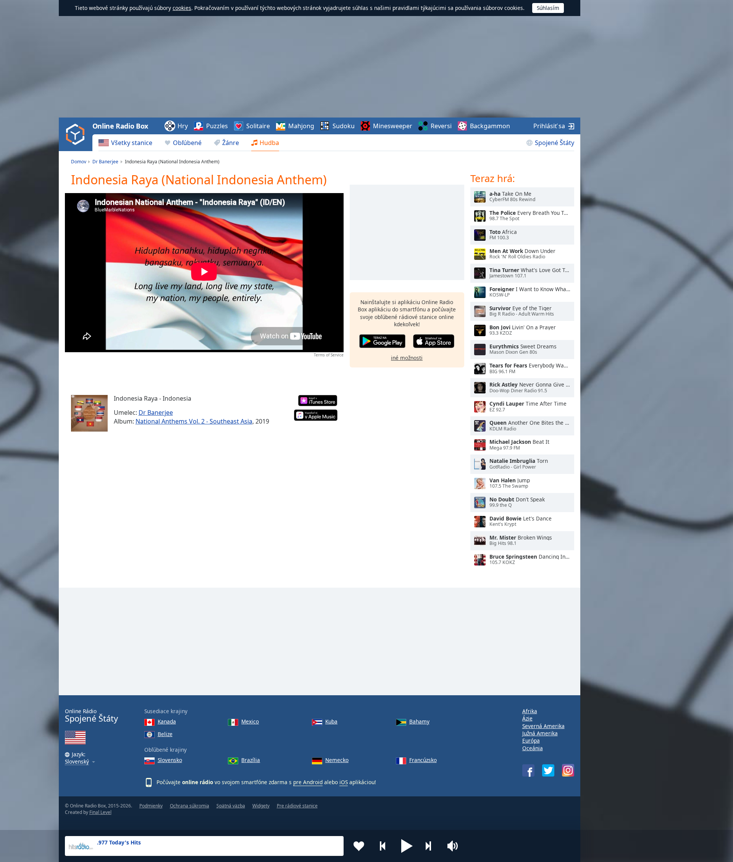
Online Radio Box (120, 126)
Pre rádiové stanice (297, 805)
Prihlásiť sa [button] (549, 126)
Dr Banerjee (156, 412)
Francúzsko (423, 760)
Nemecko (337, 760)
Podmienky (151, 805)
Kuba (331, 721)
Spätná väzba (230, 805)
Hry (183, 126)
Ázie (527, 718)
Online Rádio (91, 715)
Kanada (167, 721)
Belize (165, 734)
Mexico (250, 721)
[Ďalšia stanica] (431, 846)
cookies (182, 7)
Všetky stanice (131, 143)
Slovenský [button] (77, 762)
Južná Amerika (540, 733)
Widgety (261, 805)
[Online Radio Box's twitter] (548, 770)
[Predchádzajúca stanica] (383, 846)
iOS (343, 782)
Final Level (100, 812)
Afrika (529, 711)
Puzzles (217, 126)
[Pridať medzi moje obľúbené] (359, 846)
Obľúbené (187, 143)
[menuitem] (125, 142)
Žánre (230, 143)
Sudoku (344, 126)
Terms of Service (329, 355)
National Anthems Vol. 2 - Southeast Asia (194, 421)
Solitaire (258, 126)
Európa (531, 740)
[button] (407, 846)
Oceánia (532, 748)
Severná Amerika (543, 726)
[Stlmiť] (455, 846)
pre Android (308, 782)
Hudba (269, 143)
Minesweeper (392, 126)
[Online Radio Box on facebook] (528, 770)
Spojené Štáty (554, 143)
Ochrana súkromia (189, 805)
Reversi (441, 126)
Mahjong (301, 126)
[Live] (480, 197)
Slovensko (170, 760)
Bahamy (419, 721)
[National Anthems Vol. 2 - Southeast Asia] (89, 413)
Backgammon (490, 126)
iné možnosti (407, 357)
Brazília (250, 760)
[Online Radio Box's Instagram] (568, 770)
